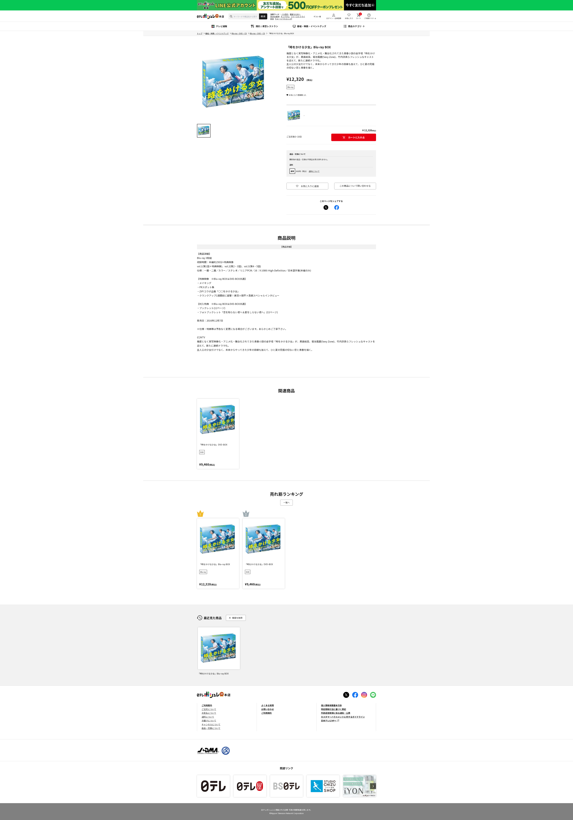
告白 (272, 18)
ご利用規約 (266, 712)
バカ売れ (285, 14)
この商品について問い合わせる (355, 185)
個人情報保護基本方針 (331, 705)
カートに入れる (356, 137)
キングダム (285, 16)
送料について (314, 171)
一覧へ (286, 502)
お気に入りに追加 (310, 186)
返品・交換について (211, 728)
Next (373, 786)
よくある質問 (267, 705)
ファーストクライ (298, 16)
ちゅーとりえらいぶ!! (283, 18)
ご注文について (209, 709)
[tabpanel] (234, 82)
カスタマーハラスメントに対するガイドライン (343, 716)
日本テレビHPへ (328, 720)
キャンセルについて (211, 724)
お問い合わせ (267, 709)
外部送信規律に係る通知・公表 (335, 712)
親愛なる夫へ (295, 14)
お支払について (209, 712)
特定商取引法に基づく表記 (333, 709)
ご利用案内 (207, 705)
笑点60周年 (274, 16)
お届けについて (209, 720)
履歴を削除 (237, 617)
